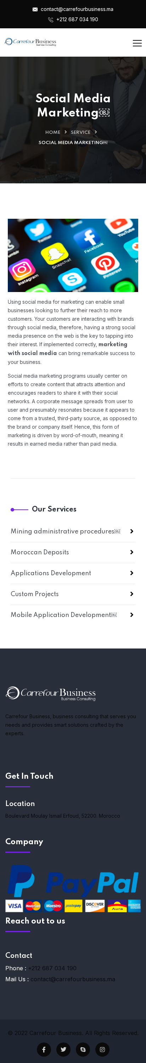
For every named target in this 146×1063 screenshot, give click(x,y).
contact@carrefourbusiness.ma (76, 9)
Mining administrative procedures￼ (65, 531)
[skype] (83, 1049)
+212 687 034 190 (76, 19)
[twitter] (63, 1049)
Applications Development (51, 573)
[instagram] (102, 1049)
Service (80, 132)
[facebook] (44, 1049)
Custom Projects (35, 594)
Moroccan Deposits (40, 552)
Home (52, 132)
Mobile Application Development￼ (64, 615)
